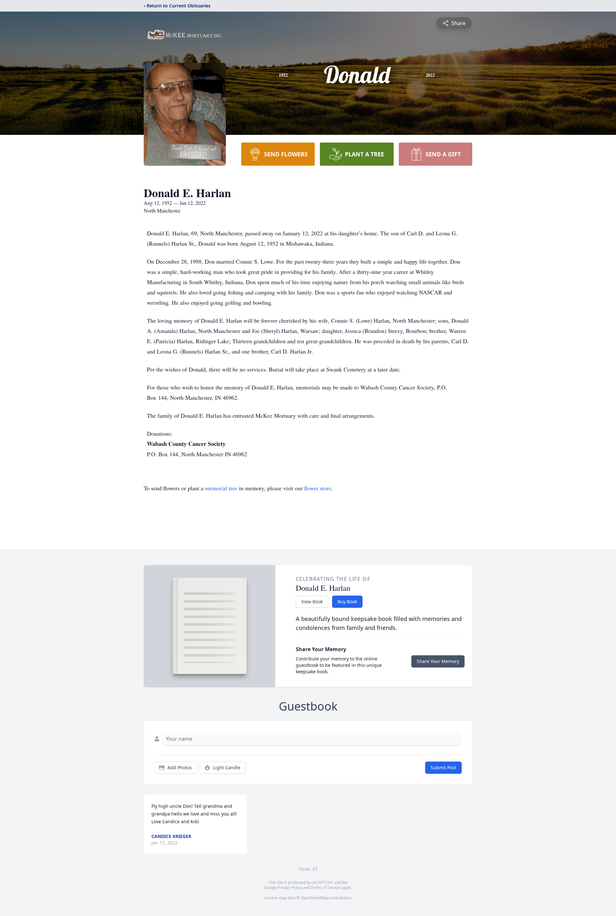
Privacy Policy (290, 887)
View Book (312, 601)
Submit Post (443, 767)
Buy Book (347, 601)
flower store (317, 488)
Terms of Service (325, 887)
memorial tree (221, 488)
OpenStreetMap (315, 898)
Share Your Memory (438, 661)
